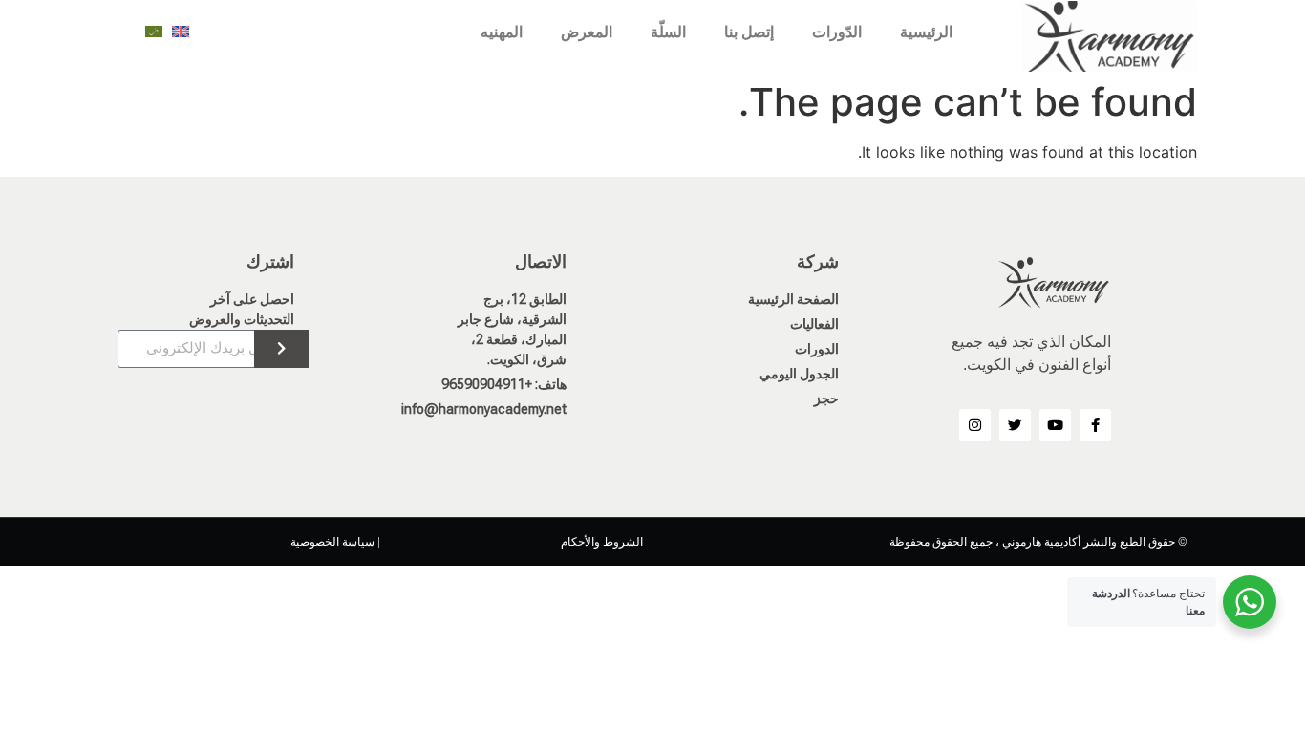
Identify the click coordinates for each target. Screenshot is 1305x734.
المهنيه (502, 32)
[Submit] (281, 349)
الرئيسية (926, 32)
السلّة (668, 32)
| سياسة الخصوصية (335, 542)
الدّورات (837, 32)
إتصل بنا (749, 32)
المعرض (586, 32)
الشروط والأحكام (602, 542)
